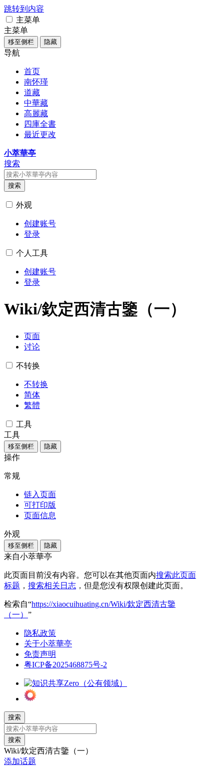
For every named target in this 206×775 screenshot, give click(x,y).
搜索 (14, 185)
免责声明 (40, 654)
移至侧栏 (21, 42)
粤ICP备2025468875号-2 (65, 664)
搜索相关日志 (52, 585)
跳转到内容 (24, 9)
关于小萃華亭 (48, 643)
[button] (9, 19)
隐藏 (50, 42)
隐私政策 (40, 633)
